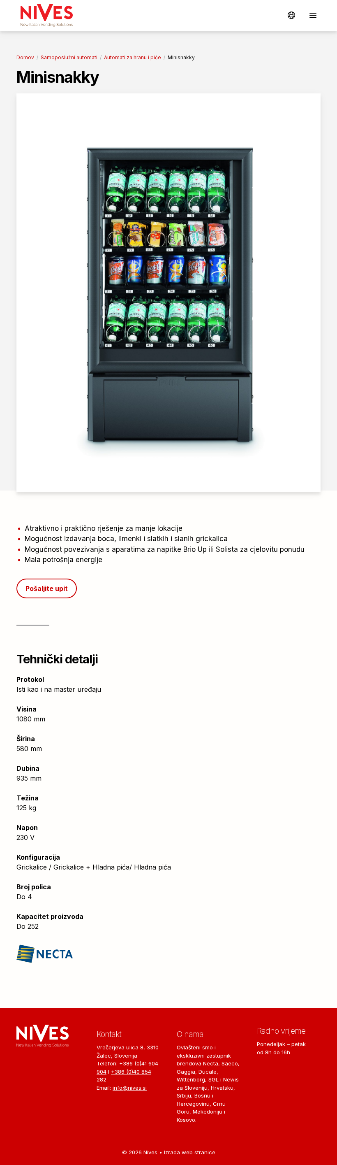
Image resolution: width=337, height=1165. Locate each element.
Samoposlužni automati (69, 57)
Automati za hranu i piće (132, 57)
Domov (25, 57)
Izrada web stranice (189, 1152)
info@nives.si (130, 1087)
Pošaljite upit (46, 588)
